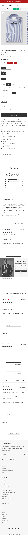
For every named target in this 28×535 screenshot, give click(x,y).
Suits (3, 508)
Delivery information (6, 154)
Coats (3, 510)
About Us (4, 481)
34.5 (20, 93)
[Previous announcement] (3, 1)
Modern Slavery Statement (8, 492)
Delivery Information (7, 462)
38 (9, 96)
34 (14, 93)
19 (20, 88)
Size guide (4, 101)
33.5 (9, 93)
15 (8, 84)
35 (25, 93)
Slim (3, 68)
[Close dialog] (27, 258)
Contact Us (4, 468)
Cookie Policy (5, 496)
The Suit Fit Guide (6, 488)
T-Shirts (3, 516)
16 (19, 84)
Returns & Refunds (6, 464)
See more (5, 333)
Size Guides (4, 484)
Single (3, 79)
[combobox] (19, 223)
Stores (3, 466)
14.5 (4, 85)
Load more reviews (14, 433)
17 (3, 87)
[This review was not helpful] (23, 293)
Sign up (21, 271)
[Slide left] (10, 48)
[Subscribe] (24, 454)
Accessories (5, 520)
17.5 (9, 88)
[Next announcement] (25, 1)
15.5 (14, 84)
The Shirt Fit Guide (6, 486)
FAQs (3, 472)
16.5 (24, 84)
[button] (3, 5)
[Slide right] (17, 48)
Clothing (4, 518)
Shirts (3, 506)
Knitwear (4, 512)
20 (24, 87)
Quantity (3, 106)
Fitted (8, 68)
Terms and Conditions (7, 498)
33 (4, 93)
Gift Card (4, 522)
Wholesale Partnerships (7, 470)
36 (4, 96)
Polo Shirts (4, 514)
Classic (4, 73)
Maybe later (21, 273)
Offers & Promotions (7, 490)
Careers (4, 482)
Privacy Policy (5, 494)
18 (15, 88)
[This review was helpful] (20, 293)
